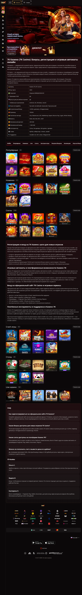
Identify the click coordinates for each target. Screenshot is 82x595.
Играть (12, 163)
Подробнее (11, 41)
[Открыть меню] (10, 2)
